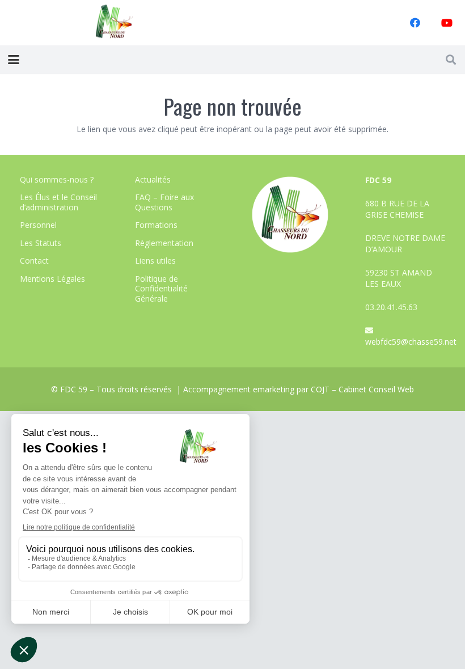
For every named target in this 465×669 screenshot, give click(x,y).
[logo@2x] (114, 23)
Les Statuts (40, 243)
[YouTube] (447, 22)
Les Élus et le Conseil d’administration (58, 202)
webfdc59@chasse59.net (410, 341)
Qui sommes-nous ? (57, 179)
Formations (156, 224)
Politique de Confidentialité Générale (161, 288)
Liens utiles (155, 260)
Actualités (153, 179)
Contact (34, 260)
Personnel (38, 224)
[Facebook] (415, 22)
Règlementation (164, 243)
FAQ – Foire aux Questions (164, 202)
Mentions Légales (52, 278)
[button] (14, 59)
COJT (320, 389)
